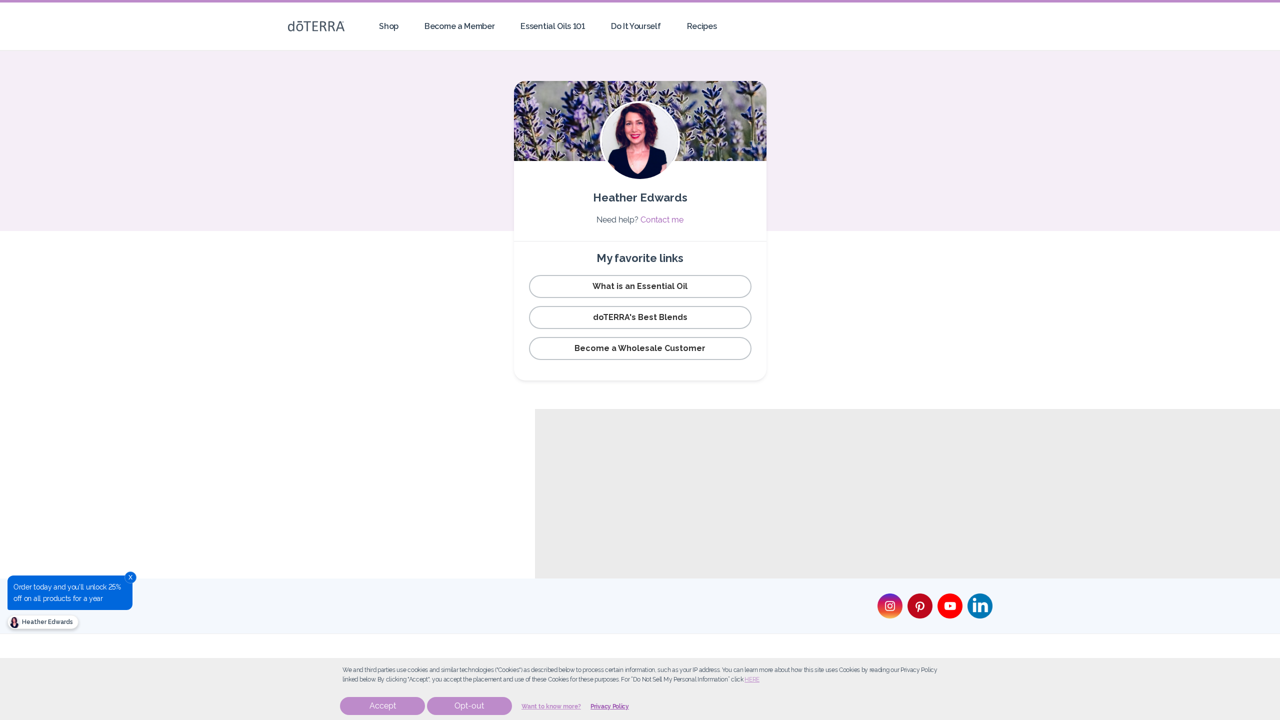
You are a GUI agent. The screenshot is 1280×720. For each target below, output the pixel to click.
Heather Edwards (46, 622)
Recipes (702, 26)
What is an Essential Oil (640, 286)
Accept (383, 705)
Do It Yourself (636, 26)
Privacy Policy (609, 706)
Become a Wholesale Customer (640, 348)
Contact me (662, 219)
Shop (388, 26)
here (752, 679)
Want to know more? (551, 706)
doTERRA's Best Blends (640, 317)
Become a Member (459, 26)
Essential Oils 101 (552, 26)
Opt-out (469, 705)
